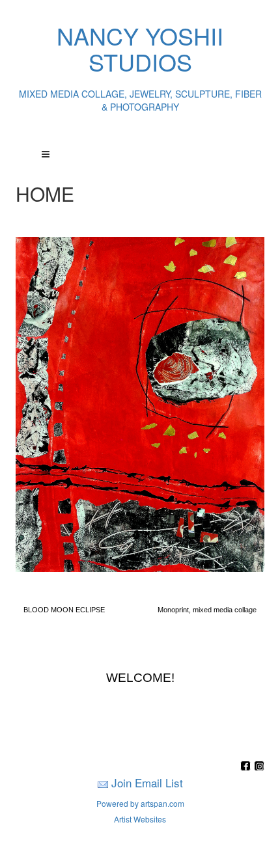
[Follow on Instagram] (259, 767)
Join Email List (147, 782)
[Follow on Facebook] (247, 767)
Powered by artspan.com (140, 803)
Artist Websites (140, 818)
